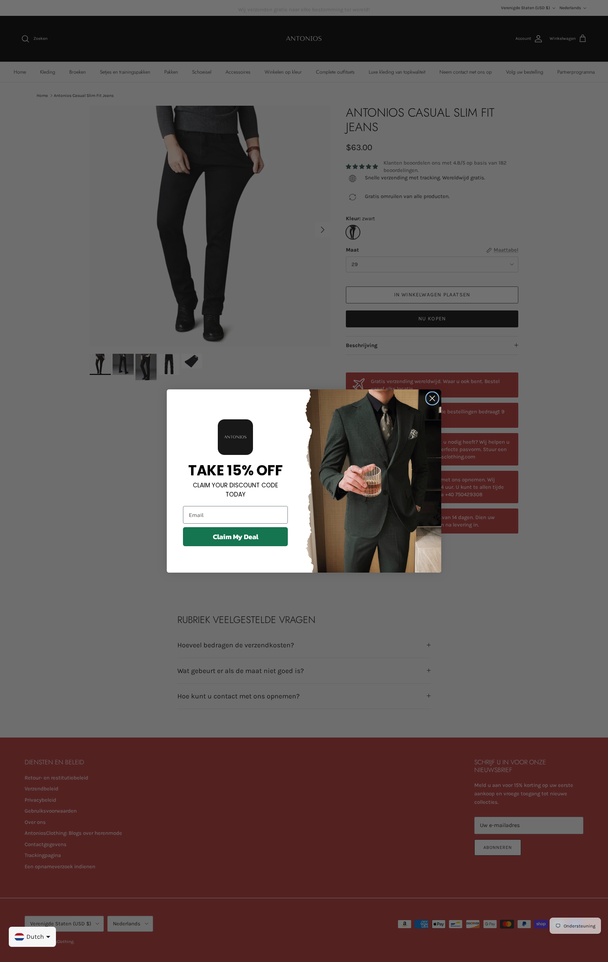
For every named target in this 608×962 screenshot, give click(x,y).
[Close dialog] (432, 398)
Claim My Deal (235, 536)
